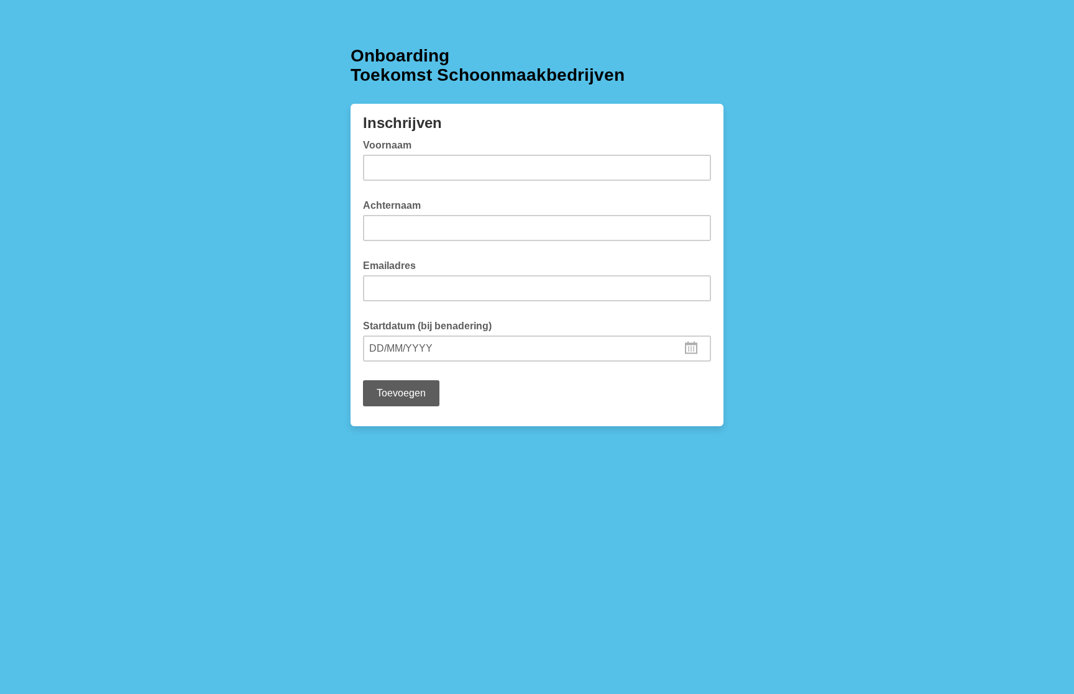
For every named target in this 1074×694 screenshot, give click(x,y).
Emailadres (393, 265)
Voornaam (391, 144)
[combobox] (537, 349)
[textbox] (537, 349)
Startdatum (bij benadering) (431, 325)
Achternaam (395, 204)
